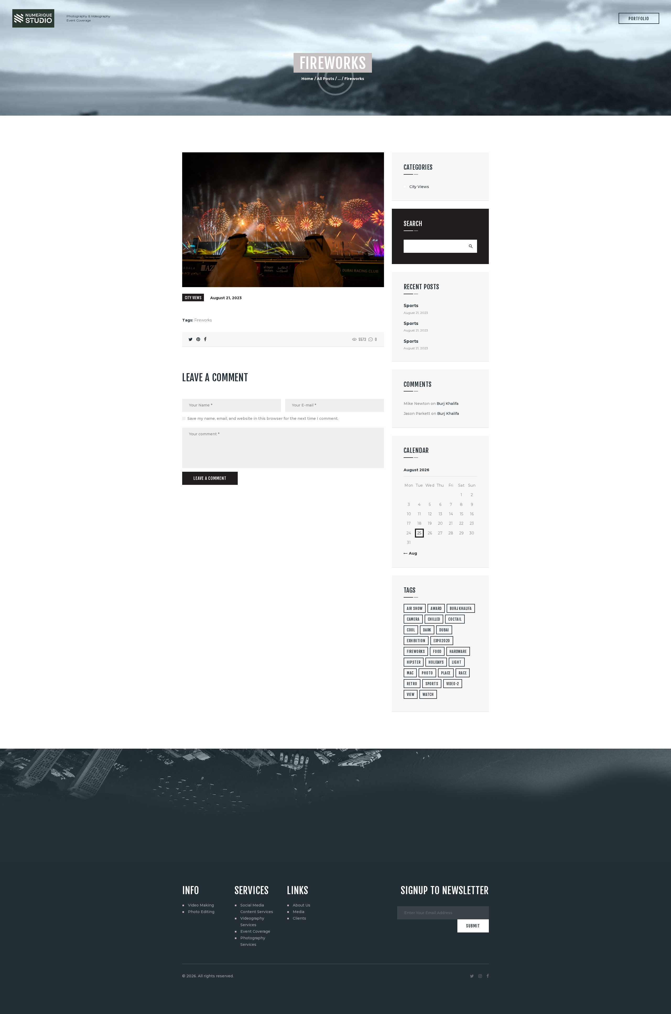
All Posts (325, 78)
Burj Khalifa (447, 403)
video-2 (452, 684)
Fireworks (203, 320)
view (410, 694)
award (436, 608)
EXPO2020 (442, 641)
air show (415, 608)
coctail (455, 619)
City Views (193, 298)
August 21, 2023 (226, 298)
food (437, 651)
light (457, 662)
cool (411, 630)
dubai (444, 630)
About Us (301, 905)
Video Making (201, 905)
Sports (411, 305)
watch (428, 694)
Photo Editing (201, 911)
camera (413, 619)
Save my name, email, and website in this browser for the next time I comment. (262, 418)
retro (412, 684)
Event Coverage (255, 931)
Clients (299, 918)
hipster (414, 662)
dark (427, 630)
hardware (458, 651)
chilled (434, 619)
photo (427, 673)
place (446, 673)
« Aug (411, 553)
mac (410, 673)
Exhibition (416, 641)
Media (298, 911)
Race (463, 673)
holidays (436, 662)
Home (307, 78)
